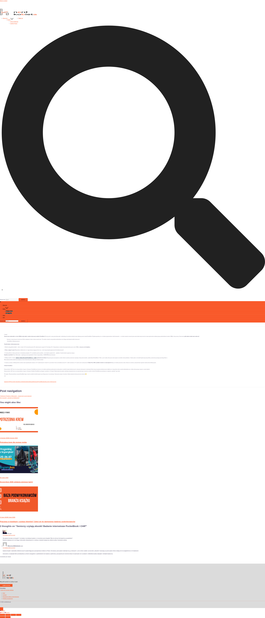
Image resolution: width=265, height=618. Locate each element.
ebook (25, 381)
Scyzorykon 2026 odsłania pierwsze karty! (16, 482)
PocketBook (41, 381)
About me (5, 18)
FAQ (4, 593)
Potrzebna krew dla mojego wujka (13, 442)
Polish (3, 612)
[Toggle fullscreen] (7, 615)
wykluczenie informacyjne (50, 381)
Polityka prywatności (8, 598)
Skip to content (3, 0)
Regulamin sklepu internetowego (11, 596)
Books (9, 19)
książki (31, 381)
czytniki (22, 381)
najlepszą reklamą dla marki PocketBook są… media (26, 357)
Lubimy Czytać (6, 585)
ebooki (28, 381)
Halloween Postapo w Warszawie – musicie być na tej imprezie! (16, 396)
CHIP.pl (10, 381)
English (3, 610)
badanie (6, 381)
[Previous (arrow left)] (2, 617)
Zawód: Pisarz (13, 23)
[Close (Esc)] (18, 615)
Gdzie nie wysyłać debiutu (7, 590)
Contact (5, 595)
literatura (35, 381)
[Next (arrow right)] (7, 617)
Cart (22, 18)
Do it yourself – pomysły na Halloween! (9, 397)
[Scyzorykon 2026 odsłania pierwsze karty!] (19, 472)
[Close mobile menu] (0, 302)
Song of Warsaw (14, 21)
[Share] (13, 615)
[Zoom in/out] (2, 615)
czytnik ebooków (16, 381)
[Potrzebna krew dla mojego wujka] (19, 433)
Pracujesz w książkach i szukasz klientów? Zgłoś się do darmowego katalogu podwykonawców (37, 522)
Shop (19, 18)
